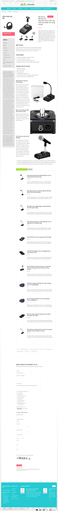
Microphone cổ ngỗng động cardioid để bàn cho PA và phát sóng (39, 207)
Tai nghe (5, 52)
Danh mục (9, 11)
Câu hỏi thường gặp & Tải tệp (35, 8)
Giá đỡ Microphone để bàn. (24, 349)
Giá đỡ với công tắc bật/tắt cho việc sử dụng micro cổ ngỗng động (39, 283)
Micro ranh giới (6, 142)
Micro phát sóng (9, 139)
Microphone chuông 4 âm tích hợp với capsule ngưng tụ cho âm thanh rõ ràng (39, 330)
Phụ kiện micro (15, 11)
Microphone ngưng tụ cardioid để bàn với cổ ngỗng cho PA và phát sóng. (39, 222)
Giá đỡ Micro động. (34, 351)
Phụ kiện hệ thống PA (20, 351)
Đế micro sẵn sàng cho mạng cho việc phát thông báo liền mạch (38, 314)
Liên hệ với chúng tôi (47, 8)
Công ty (14, 8)
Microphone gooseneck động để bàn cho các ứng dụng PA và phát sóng (39, 176)
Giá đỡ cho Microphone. (48, 349)
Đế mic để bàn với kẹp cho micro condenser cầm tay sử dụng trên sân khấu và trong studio (39, 268)
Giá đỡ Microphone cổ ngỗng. (34, 349)
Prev (14, 18)
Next (12, 18)
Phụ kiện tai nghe (7, 57)
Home (5, 11)
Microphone (6, 50)
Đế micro (41, 349)
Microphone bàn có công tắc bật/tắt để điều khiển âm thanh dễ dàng (39, 191)
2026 (23, 492)
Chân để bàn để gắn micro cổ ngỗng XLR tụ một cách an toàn (38, 251)
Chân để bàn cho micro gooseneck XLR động (39, 237)
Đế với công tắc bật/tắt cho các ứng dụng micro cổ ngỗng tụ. (38, 299)
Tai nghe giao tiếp (7, 33)
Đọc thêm (27, 498)
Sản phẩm (20, 8)
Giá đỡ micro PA (27, 351)
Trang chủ (9, 8)
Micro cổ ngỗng (8, 138)
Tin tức (26, 8)
